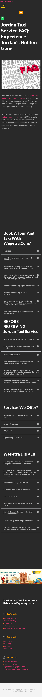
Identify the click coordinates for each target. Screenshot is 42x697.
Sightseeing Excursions (13, 438)
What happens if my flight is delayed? (19, 285)
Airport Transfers (10, 424)
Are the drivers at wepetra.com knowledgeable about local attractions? (20, 528)
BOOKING (7, 251)
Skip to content (6, 1)
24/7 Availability (10, 496)
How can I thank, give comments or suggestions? (18, 312)
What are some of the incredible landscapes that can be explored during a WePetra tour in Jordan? (21, 372)
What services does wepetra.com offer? (17, 416)
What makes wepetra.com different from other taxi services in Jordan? (18, 390)
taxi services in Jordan (11, 117)
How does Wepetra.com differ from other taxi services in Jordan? (18, 362)
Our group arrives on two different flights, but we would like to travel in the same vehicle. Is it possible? (20, 303)
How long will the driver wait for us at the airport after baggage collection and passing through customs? (20, 277)
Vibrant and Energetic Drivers (15, 483)
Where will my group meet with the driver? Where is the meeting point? (18, 267)
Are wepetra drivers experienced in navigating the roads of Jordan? (18, 463)
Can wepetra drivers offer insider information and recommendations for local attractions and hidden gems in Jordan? (19, 473)
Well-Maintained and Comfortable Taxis (17, 504)
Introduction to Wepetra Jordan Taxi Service (18, 347)
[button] (21, 12)
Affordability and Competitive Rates (18, 520)
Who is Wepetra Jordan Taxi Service (18, 339)
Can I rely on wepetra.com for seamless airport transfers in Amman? (19, 382)
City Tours (7, 431)
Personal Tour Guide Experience (16, 489)
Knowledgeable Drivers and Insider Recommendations (18, 513)
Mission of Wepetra (11, 355)
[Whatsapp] (2, 18)
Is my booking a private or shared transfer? (17, 259)
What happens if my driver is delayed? (15, 293)
